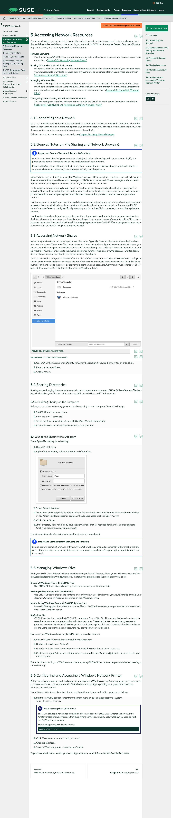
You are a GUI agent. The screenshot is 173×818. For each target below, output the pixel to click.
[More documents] (1, 24)
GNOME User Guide (63, 18)
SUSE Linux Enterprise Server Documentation (35, 18)
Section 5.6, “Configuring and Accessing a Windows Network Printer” (68, 104)
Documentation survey (157, 28)
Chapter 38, (96, 134)
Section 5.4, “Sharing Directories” (50, 75)
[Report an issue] (135, 36)
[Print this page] (152, 99)
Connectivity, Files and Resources (87, 18)
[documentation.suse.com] (4, 18)
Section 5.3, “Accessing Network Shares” (67, 60)
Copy (136, 729)
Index (11, 18)
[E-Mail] (148, 99)
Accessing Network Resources (114, 18)
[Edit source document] (141, 36)
